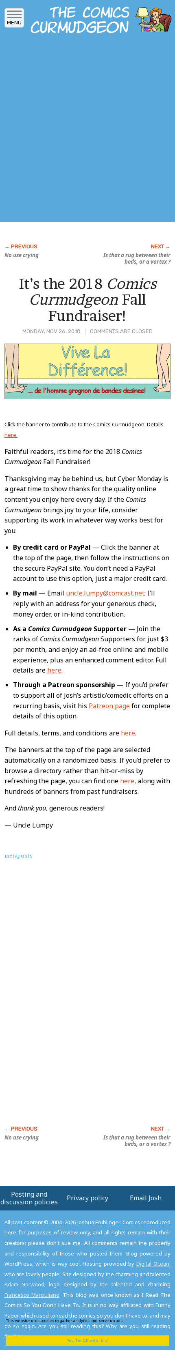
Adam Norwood (24, 1284)
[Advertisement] (87, 130)
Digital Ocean (152, 1263)
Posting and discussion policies (29, 1198)
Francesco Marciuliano (31, 1294)
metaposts (18, 855)
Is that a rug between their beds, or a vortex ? (137, 258)
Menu (14, 22)
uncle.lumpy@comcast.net (105, 593)
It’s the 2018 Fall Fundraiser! (87, 300)
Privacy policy (87, 1197)
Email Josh (146, 1197)
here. (11, 435)
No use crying (21, 255)
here (54, 670)
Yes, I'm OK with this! (87, 1340)
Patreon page (109, 705)
